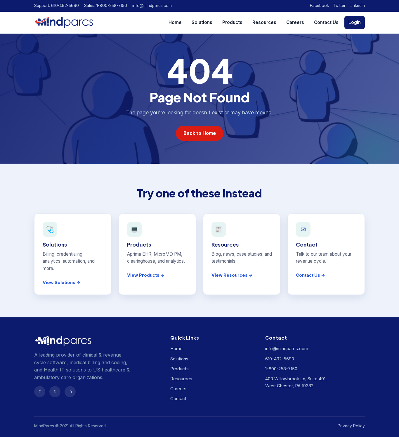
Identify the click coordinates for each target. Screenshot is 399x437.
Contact (178, 398)
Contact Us (326, 22)
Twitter (339, 5)
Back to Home (199, 133)
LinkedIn (357, 5)
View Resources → (232, 275)
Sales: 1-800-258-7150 (105, 5)
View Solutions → (61, 282)
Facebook (319, 5)
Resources (264, 22)
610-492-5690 (279, 359)
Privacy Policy (351, 426)
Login (354, 22)
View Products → (145, 275)
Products (232, 22)
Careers (295, 22)
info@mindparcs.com (152, 5)
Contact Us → (310, 275)
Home (175, 22)
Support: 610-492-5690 (56, 5)
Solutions (202, 22)
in (70, 391)
